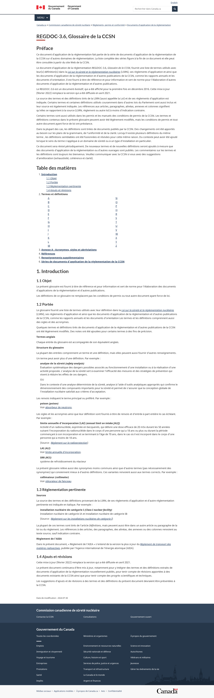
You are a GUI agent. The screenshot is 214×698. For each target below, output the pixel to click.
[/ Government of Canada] (58, 7)
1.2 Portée (52, 182)
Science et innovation (140, 645)
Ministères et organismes (95, 636)
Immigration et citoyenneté (49, 651)
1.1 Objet (51, 178)
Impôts (39, 680)
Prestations (41, 669)
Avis (103, 691)
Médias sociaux (43, 691)
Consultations (89, 616)
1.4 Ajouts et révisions (58, 190)
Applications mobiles (63, 691)
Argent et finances (92, 680)
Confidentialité (115, 691)
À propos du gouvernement (144, 636)
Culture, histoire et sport (95, 657)
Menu (43, 17)
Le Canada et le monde (94, 675)
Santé (39, 675)
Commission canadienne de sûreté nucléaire (69, 25)
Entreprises (41, 663)
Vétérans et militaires (140, 657)
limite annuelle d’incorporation (63, 452)
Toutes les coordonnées (47, 636)
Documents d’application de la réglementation (149, 25)
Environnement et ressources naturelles (102, 645)
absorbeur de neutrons (58, 407)
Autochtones (137, 651)
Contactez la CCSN (45, 616)
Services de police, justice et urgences (101, 663)
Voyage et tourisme (45, 657)
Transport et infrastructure (96, 669)
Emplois (40, 645)
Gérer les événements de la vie (145, 669)
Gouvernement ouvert (141, 616)
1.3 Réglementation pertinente (63, 186)
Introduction (49, 174)
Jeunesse (135, 663)
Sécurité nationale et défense (97, 651)
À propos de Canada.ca (87, 691)
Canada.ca (41, 25)
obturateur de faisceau (58, 481)
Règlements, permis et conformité (109, 25)
